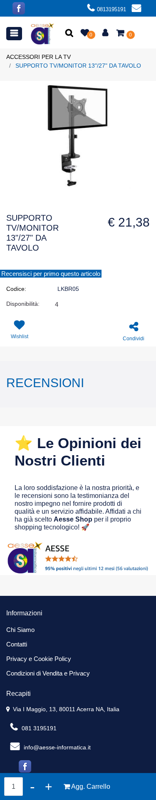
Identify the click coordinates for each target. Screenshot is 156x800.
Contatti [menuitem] (16, 644)
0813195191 (111, 9)
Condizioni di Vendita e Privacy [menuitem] (48, 673)
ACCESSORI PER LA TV (38, 57)
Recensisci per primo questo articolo (50, 273)
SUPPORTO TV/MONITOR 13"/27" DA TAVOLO (78, 65)
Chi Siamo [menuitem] (20, 629)
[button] (70, 33)
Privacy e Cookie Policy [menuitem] (38, 658)
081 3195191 (38, 728)
